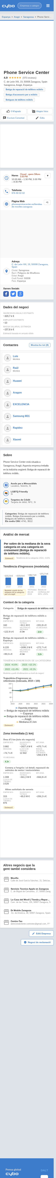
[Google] (20, 294)
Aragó (17, 17)
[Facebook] (6, 294)
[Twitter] (13, 294)
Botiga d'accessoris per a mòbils (21, 94)
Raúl (15, 368)
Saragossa (28, 17)
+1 (47, 202)
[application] (26, 703)
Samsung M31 (21, 416)
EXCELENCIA (21, 404)
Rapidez (18, 427)
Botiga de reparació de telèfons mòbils (24, 89)
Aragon (17, 392)
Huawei (17, 381)
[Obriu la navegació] (48, 5)
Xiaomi (17, 439)
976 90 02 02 (18, 193)
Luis (15, 356)
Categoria (8, 608)
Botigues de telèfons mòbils (19, 100)
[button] (29, 6)
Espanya (6, 17)
